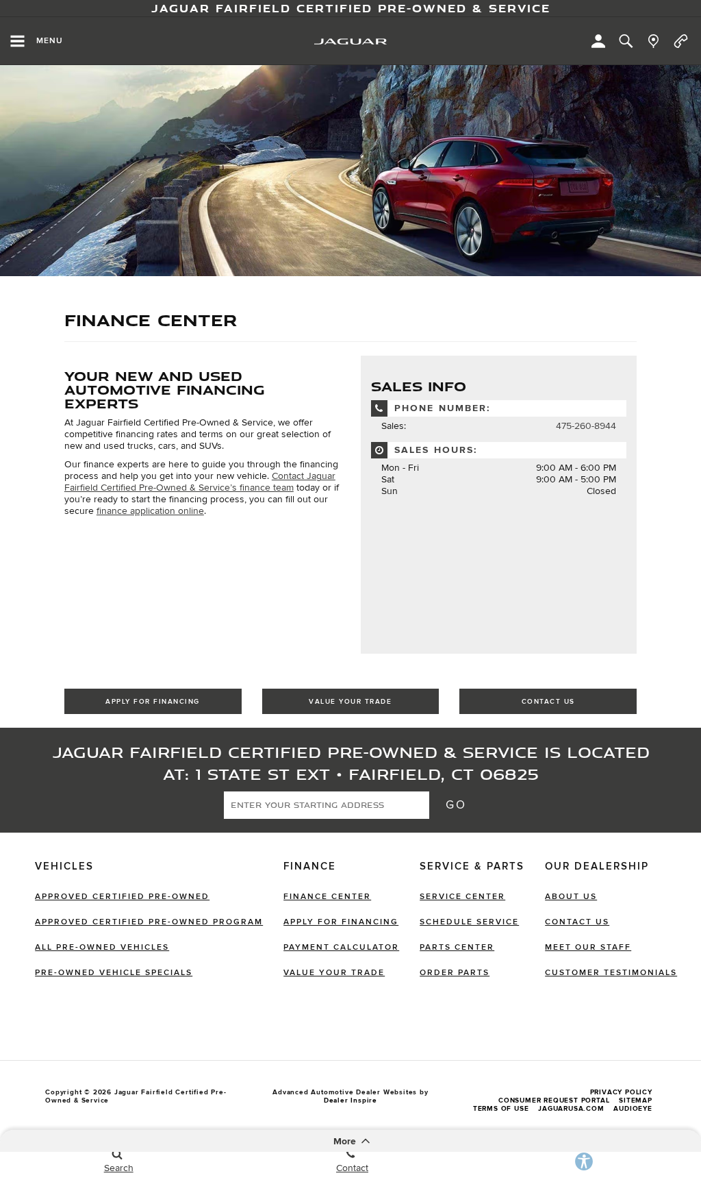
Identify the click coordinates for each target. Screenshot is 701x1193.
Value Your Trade (350, 702)
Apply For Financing (152, 702)
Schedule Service (469, 922)
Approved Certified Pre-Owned (122, 896)
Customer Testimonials (611, 973)
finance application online (150, 511)
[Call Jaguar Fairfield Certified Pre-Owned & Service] (680, 41)
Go (456, 805)
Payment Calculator (341, 947)
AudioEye (632, 1109)
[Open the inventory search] (625, 41)
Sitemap (635, 1100)
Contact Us (548, 702)
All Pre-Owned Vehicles (102, 947)
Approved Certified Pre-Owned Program (149, 922)
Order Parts (454, 973)
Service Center (462, 896)
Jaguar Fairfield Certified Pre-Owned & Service (350, 8)
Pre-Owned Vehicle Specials (113, 973)
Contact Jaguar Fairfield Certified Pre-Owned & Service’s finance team (199, 481)
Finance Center (327, 896)
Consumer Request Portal (553, 1100)
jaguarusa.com (571, 1109)
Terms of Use (501, 1109)
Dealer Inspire (350, 1100)
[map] (653, 41)
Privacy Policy (621, 1092)
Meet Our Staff (588, 947)
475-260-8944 (586, 426)
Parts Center (457, 947)
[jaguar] (350, 41)
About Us (571, 896)
